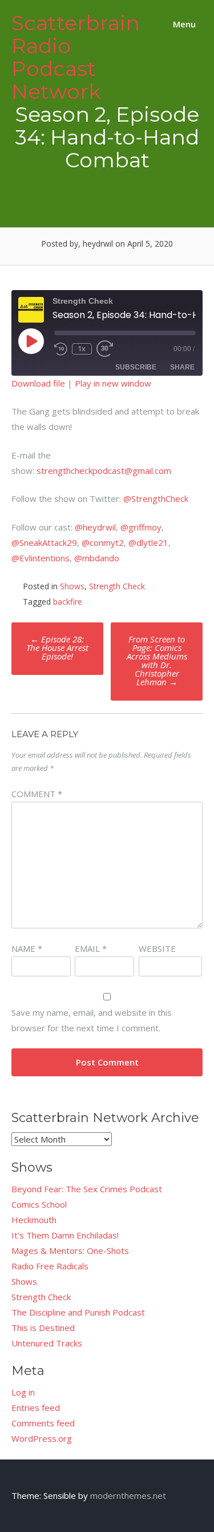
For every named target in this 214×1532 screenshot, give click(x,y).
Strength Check (117, 586)
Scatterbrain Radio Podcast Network (75, 57)
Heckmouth (33, 1219)
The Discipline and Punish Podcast (78, 1312)
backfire (67, 601)
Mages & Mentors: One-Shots (70, 1250)
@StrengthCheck (155, 498)
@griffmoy (140, 527)
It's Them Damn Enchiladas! (65, 1235)
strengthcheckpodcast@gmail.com (104, 470)
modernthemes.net (128, 1495)
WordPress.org (41, 1438)
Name (26, 948)
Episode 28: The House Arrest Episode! (57, 647)
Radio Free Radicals (49, 1266)
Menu (183, 24)
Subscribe (135, 367)
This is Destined (43, 1327)
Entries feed (35, 1407)
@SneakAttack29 (44, 542)
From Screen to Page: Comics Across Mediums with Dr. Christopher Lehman (157, 660)
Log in (23, 1392)
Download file (38, 383)
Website (157, 948)
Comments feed (43, 1423)
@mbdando (96, 558)
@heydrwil (95, 527)
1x (82, 348)
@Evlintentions (40, 558)
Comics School (39, 1204)
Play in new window (113, 383)
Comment (36, 793)
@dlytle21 (148, 542)
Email (91, 948)
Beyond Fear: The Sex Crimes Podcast (86, 1189)
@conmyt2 (103, 542)
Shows (72, 586)
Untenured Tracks (46, 1343)
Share (182, 367)
